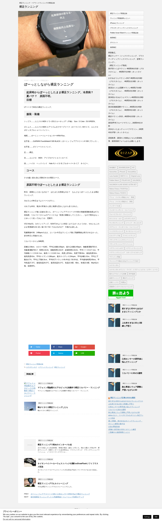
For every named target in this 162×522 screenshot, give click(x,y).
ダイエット (114, 42)
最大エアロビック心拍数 (117, 274)
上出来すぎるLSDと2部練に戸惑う (121, 404)
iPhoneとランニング (117, 23)
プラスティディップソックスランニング (124, 28)
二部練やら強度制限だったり (119, 432)
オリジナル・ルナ (115, 218)
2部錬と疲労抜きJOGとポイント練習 (122, 429)
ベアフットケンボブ (116, 248)
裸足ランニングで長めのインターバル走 (55, 445)
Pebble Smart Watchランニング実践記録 (124, 33)
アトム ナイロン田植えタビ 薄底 (121, 197)
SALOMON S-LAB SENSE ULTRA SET (123, 184)
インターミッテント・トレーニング (121, 210)
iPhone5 (122, 172)
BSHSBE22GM (124, 167)
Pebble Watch (114, 180)
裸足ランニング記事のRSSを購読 (122, 398)
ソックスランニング (116, 231)
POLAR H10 (126, 180)
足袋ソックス (114, 282)
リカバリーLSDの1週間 (132, 373)
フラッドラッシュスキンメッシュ (120, 240)
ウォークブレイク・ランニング (120, 214)
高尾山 (123, 282)
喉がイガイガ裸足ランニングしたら (53, 407)
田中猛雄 (132, 274)
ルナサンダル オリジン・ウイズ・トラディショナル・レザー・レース (133, 269)
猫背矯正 (113, 38)
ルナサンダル (114, 265)
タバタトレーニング (133, 231)
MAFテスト (124, 176)
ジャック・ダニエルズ (133, 223)
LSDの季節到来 (114, 427)
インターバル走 (114, 206)
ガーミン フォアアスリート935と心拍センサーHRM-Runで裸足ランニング (60, 494)
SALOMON (136, 180)
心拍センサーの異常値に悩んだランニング (124, 407)
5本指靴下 (112, 167)
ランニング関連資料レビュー (120, 18)
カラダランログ (31, 367)
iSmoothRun (132, 172)
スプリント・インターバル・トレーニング (124, 227)
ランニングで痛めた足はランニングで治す (124, 261)
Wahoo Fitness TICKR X (117, 193)
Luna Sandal (113, 176)
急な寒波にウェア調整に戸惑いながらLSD (124, 412)
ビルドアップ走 (114, 235)
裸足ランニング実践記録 (34, 364)
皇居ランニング (114, 278)
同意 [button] (156, 517)
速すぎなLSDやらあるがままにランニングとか (125, 401)
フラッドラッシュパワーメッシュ (120, 244)
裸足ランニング (28, 6)
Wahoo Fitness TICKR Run (118, 189)
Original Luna (135, 176)
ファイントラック (129, 235)
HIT (133, 167)
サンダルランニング (116, 223)
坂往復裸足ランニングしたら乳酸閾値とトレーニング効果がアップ (57, 497)
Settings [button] (147, 517)
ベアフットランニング (45, 367)
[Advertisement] (44, 288)
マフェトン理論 (114, 257)
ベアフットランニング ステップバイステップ (125, 252)
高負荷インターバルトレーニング (120, 286)
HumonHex (113, 172)
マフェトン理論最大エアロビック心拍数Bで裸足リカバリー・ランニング (69, 388)
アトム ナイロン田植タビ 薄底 (120, 201)
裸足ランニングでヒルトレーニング (53, 483)
